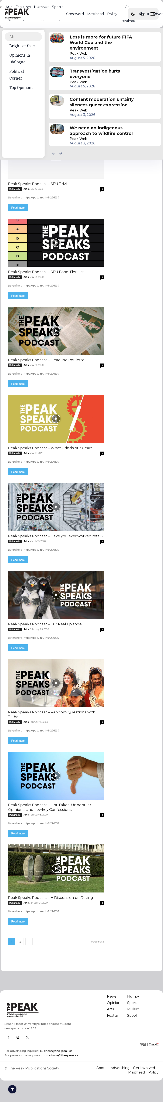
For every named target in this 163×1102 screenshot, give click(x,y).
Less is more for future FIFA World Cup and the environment (101, 42)
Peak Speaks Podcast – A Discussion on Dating (50, 897)
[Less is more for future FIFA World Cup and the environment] (57, 38)
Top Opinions (21, 87)
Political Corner (16, 75)
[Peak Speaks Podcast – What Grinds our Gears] (56, 419)
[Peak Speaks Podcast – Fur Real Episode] (56, 595)
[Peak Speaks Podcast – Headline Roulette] (56, 331)
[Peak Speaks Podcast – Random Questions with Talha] (56, 683)
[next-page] (60, 153)
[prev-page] (53, 153)
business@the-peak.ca (56, 1050)
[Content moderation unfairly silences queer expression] (57, 101)
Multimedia (15, 189)
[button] (142, 14)
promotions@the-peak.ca (60, 1055)
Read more (18, 207)
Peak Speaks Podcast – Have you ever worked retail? (56, 536)
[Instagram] (17, 1037)
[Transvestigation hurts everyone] (57, 72)
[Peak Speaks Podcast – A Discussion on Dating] (56, 868)
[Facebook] (8, 1037)
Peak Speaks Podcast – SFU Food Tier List (46, 272)
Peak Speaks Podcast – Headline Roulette (46, 360)
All (11, 36)
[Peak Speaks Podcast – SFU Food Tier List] (56, 243)
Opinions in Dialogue (19, 58)
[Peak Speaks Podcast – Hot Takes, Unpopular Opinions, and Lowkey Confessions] (56, 776)
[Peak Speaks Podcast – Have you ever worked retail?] (56, 507)
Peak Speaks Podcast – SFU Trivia (38, 184)
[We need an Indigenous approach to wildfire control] (57, 129)
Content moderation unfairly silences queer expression (102, 102)
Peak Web (78, 53)
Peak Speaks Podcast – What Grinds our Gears (50, 448)
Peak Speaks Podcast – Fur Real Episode (45, 624)
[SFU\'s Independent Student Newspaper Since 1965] (41, 1009)
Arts (26, 188)
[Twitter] (27, 1037)
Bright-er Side (22, 45)
